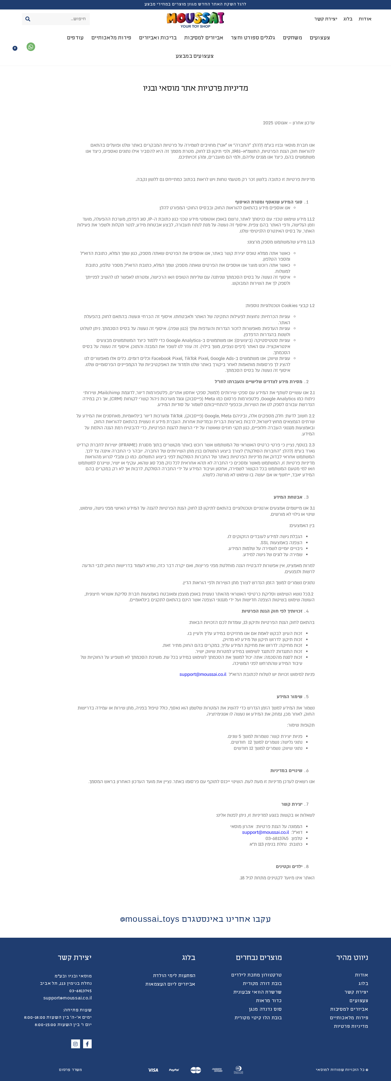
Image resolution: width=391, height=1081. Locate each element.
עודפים (75, 38)
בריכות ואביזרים (158, 38)
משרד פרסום (70, 1070)
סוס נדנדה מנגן (265, 1009)
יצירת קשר (325, 19)
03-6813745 (80, 991)
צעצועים (320, 38)
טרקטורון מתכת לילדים (256, 975)
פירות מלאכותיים (111, 38)
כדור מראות (269, 1001)
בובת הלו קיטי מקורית (258, 1018)
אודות (365, 19)
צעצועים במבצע (195, 56)
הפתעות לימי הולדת (174, 975)
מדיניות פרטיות (351, 1026)
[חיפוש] (28, 19)
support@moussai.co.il (203, 674)
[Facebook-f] (87, 1043)
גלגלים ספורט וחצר (253, 38)
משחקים (292, 38)
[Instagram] (75, 1043)
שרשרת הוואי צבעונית (257, 992)
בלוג (348, 19)
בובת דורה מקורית (262, 983)
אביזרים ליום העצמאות (170, 984)
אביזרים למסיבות (203, 38)
